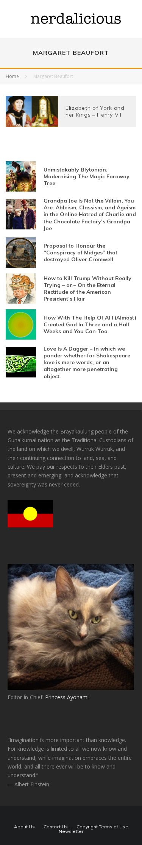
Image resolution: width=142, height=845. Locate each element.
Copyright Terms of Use (102, 827)
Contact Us (56, 827)
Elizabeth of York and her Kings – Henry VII (95, 111)
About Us (24, 827)
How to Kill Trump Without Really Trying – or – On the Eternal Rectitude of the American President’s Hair (87, 288)
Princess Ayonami (67, 697)
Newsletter (71, 831)
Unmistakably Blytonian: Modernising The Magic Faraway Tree (87, 176)
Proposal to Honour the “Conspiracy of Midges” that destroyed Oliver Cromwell (80, 252)
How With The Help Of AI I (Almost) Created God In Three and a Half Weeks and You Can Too (90, 324)
